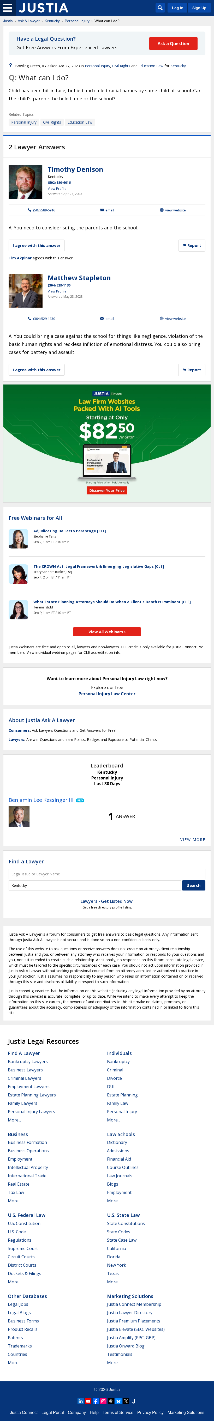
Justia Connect (24, 1412)
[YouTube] (88, 1401)
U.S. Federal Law (26, 1215)
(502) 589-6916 (59, 182)
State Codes (118, 1232)
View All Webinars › (107, 631)
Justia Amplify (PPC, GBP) (131, 1337)
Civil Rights (121, 65)
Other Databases (27, 1296)
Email (109, 210)
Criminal (115, 1070)
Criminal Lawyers (24, 1078)
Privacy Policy (150, 1412)
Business (18, 1134)
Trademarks (20, 1346)
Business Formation (27, 1142)
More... (14, 1120)
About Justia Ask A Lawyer (42, 720)
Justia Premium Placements (133, 1321)
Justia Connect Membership (134, 1304)
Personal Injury (77, 21)
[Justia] (43, 8)
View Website (175, 210)
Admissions (118, 1151)
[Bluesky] (118, 1401)
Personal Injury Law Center (107, 694)
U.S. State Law (123, 1215)
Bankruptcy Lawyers (28, 1061)
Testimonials (119, 1354)
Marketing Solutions (130, 1296)
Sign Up (199, 8)
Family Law (117, 1103)
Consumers (19, 730)
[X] (126, 1401)
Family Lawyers (22, 1103)
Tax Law (16, 1192)
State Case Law (121, 1240)
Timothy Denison (75, 169)
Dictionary (117, 1142)
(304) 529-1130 (59, 285)
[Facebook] (96, 1401)
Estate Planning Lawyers (32, 1095)
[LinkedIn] (81, 1401)
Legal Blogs (19, 1312)
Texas (113, 1273)
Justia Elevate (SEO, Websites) (136, 1329)
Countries (17, 1354)
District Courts (22, 1265)
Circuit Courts (21, 1257)
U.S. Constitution (24, 1223)
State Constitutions (126, 1223)
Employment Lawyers (29, 1086)
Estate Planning (122, 1095)
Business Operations (28, 1151)
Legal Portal (52, 1412)
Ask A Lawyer (29, 21)
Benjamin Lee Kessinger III (41, 799)
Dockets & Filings (24, 1273)
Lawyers (16, 739)
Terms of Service (118, 1412)
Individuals (119, 1053)
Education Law (151, 65)
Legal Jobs (18, 1304)
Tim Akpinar (20, 257)
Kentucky (52, 21)
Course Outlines (123, 1167)
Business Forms (23, 1321)
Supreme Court (23, 1248)
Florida (113, 1257)
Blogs (112, 1184)
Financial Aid (119, 1159)
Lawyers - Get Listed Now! (107, 901)
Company (77, 1412)
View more (192, 839)
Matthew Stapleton (79, 277)
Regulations (19, 1240)
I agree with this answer (37, 245)
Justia (8, 21)
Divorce (114, 1078)
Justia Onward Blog (126, 1346)
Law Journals (119, 1176)
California (116, 1248)
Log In (177, 8)
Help (94, 1412)
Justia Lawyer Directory (129, 1312)
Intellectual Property (28, 1167)
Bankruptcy (118, 1061)
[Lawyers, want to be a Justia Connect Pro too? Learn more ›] (79, 800)
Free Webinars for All (35, 518)
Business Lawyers (25, 1070)
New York (116, 1265)
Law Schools (121, 1134)
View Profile (57, 188)
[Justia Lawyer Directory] (133, 1401)
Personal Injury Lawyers (31, 1111)
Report (193, 245)
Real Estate (18, 1184)
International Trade (27, 1176)
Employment (20, 1159)
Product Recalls (23, 1329)
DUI (111, 1086)
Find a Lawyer (26, 861)
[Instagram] (103, 1401)
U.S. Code (17, 1232)
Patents (15, 1337)
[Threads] (111, 1401)
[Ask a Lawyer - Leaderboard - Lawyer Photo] (19, 816)
